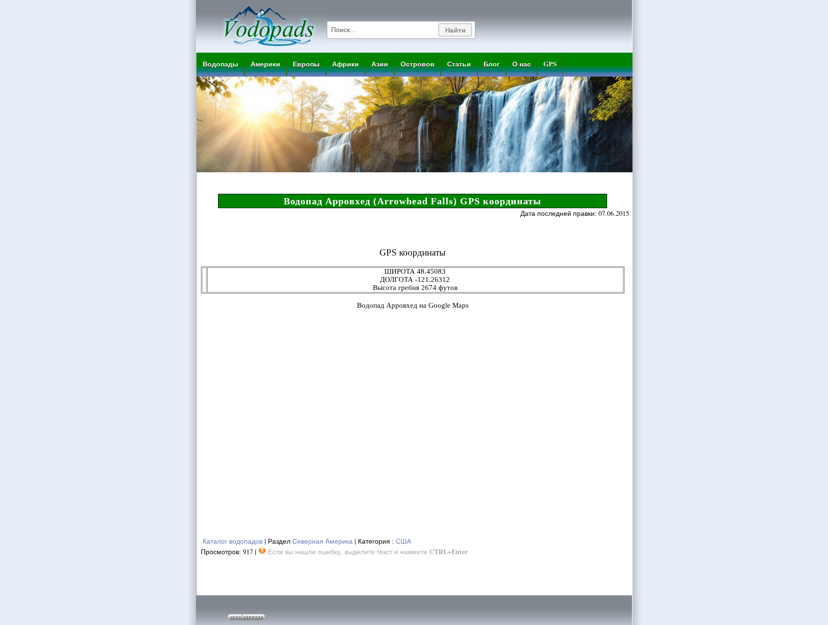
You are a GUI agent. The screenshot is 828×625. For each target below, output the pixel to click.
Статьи (459, 64)
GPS (550, 64)
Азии (379, 64)
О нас (521, 64)
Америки (265, 64)
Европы (306, 64)
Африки (345, 64)
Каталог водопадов (233, 541)
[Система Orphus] (262, 551)
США (403, 541)
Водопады (220, 64)
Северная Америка (322, 541)
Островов (418, 64)
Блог (491, 64)
